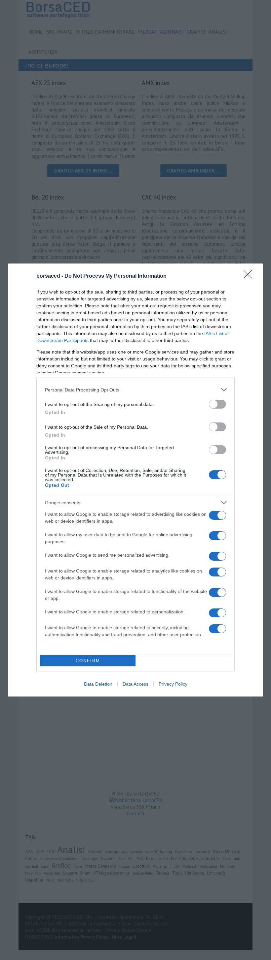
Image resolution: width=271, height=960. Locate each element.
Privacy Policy (173, 684)
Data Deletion (98, 684)
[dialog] (135, 480)
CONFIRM (88, 660)
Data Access (135, 684)
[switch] (217, 404)
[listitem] (135, 389)
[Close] (250, 276)
